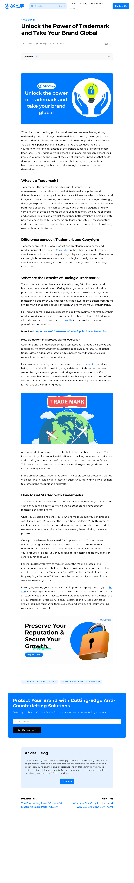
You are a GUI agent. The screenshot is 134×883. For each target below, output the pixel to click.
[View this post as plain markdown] (106, 43)
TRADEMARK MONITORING (39, 681)
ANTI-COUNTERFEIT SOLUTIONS (81, 681)
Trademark (28, 20)
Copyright (62, 250)
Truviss (73, 8)
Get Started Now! (27, 730)
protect (89, 364)
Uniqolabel (97, 3)
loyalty (68, 320)
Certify (83, 3)
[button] (110, 43)
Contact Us (121, 6)
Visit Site (67, 781)
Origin (73, 3)
